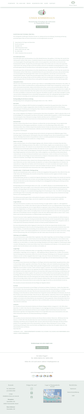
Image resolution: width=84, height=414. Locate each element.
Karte (46, 3)
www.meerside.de (42, 347)
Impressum (73, 388)
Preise (29, 3)
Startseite (11, 3)
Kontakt (52, 3)
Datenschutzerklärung (73, 392)
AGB (73, 395)
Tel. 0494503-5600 (42, 26)
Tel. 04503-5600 (20, 3)
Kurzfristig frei (37, 3)
